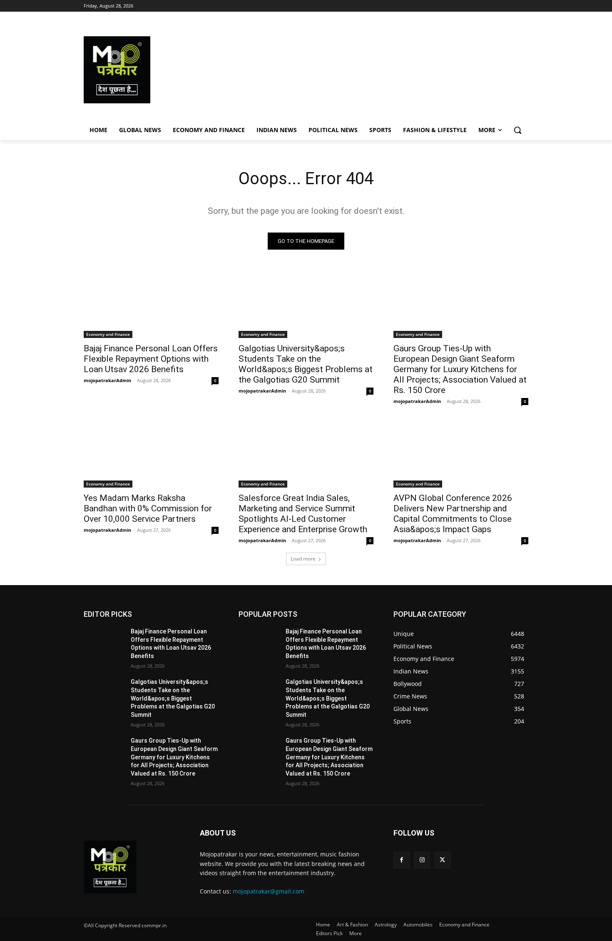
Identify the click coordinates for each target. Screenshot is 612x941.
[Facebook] (401, 860)
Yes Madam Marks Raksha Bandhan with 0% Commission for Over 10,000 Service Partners (148, 508)
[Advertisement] (372, 69)
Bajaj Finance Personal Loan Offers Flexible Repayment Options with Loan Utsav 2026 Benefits (151, 358)
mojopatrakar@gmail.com (268, 891)
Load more (303, 558)
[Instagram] (422, 860)
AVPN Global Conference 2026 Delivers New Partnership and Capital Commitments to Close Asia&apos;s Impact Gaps (452, 513)
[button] (517, 130)
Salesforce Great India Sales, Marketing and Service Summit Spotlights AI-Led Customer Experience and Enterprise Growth (303, 513)
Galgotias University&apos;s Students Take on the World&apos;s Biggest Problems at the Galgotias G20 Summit (306, 364)
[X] (442, 860)
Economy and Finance (108, 334)
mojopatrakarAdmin (107, 380)
